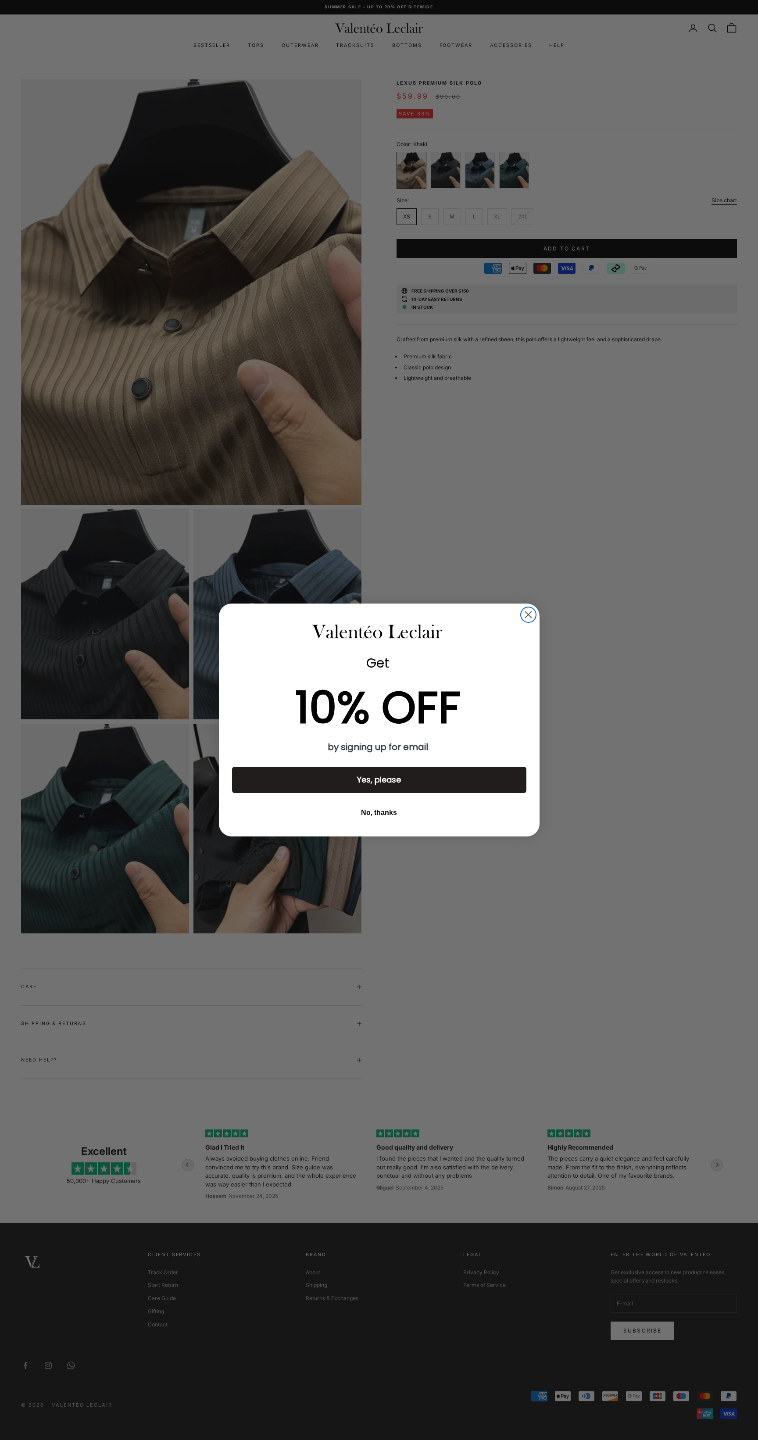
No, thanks (379, 812)
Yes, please (379, 779)
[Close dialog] (528, 614)
